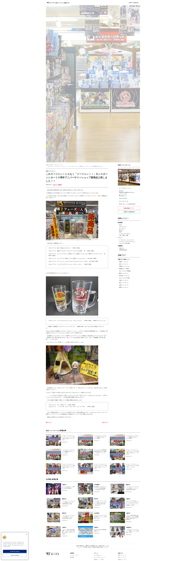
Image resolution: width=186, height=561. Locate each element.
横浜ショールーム (123, 273)
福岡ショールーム (123, 287)
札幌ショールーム (123, 261)
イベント (120, 237)
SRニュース (58, 2)
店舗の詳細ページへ (129, 208)
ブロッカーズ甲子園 (124, 243)
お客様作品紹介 (123, 249)
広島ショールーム (123, 285)
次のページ (105, 422)
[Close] (26, 534)
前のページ (49, 422)
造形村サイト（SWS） (99, 559)
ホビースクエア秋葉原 (125, 271)
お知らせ (55, 184)
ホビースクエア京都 (124, 278)
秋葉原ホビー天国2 (124, 268)
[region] (14, 546)
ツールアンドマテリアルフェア (127, 241)
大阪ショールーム (123, 280)
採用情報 (72, 557)
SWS (120, 231)
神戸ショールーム (123, 282)
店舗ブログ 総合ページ (124, 259)
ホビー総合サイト (98, 555)
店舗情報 (60, 184)
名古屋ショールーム (124, 275)
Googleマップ (123, 195)
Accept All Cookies (14, 551)
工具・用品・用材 (123, 235)
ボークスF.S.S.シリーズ (99, 557)
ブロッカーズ (122, 226)
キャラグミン (122, 228)
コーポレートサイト (74, 555)
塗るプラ (121, 230)
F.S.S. (120, 224)
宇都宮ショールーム (124, 266)
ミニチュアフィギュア (125, 233)
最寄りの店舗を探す (129, 211)
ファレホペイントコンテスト (126, 240)
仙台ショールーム (59, 164)
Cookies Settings (15, 555)
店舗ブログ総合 (49, 164)
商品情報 (120, 222)
